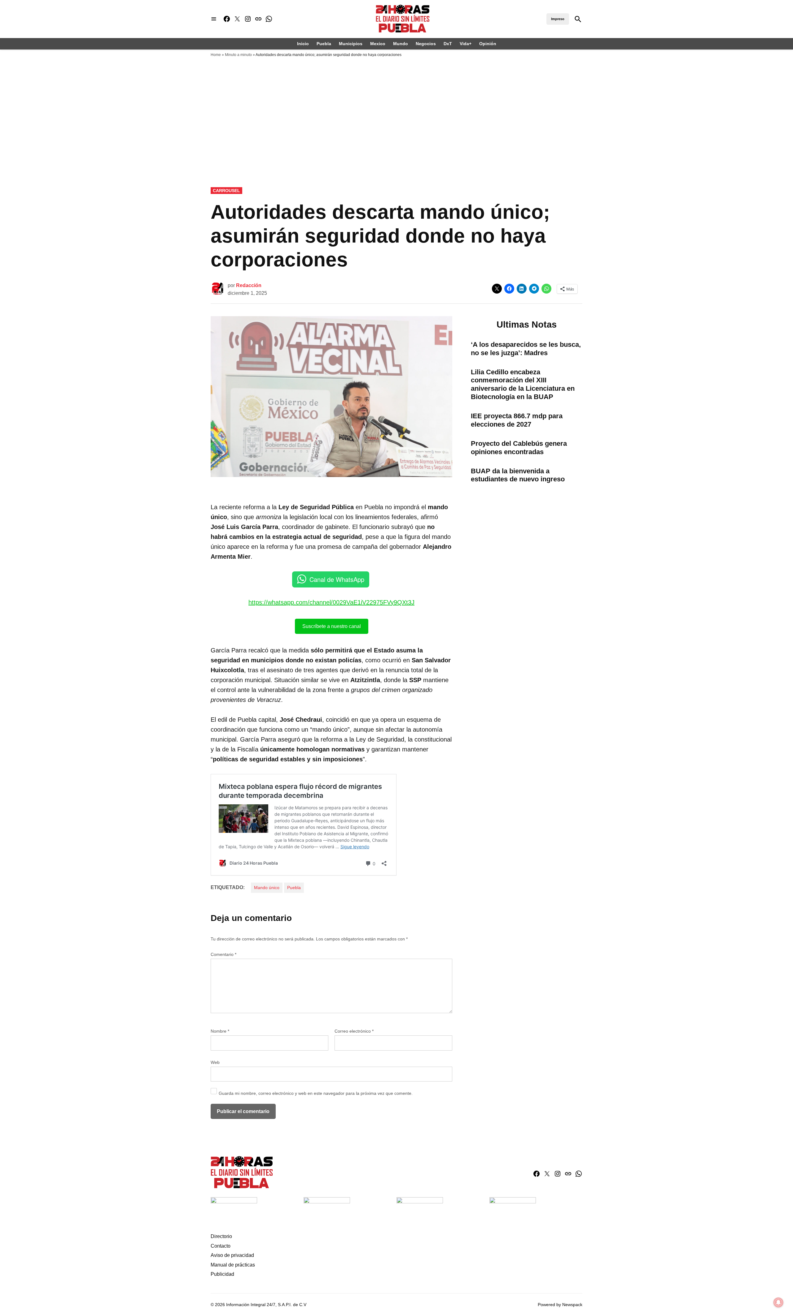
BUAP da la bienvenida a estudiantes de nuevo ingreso (518, 475)
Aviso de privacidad (232, 1255)
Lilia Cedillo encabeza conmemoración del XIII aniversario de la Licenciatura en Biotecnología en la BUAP (523, 384)
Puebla (324, 43)
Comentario (223, 954)
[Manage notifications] (778, 1302)
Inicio (303, 43)
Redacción (248, 285)
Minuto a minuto (238, 55)
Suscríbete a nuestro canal (331, 626)
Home (216, 55)
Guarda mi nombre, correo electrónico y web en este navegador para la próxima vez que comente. (316, 1093)
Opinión (487, 43)
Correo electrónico (354, 1031)
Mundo (400, 43)
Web (215, 1062)
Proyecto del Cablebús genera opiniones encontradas (519, 448)
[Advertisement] (396, 141)
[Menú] (214, 19)
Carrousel (226, 190)
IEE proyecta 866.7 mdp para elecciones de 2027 (517, 420)
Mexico (377, 43)
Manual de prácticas (233, 1264)
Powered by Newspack (560, 1304)
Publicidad (222, 1274)
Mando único (266, 887)
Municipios (350, 43)
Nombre (220, 1031)
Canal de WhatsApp (336, 579)
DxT (448, 43)
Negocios (426, 43)
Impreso (557, 19)
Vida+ (465, 43)
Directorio (221, 1236)
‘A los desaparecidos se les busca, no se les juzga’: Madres (526, 349)
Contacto (220, 1246)
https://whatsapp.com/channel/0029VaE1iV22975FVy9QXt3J (331, 602)
